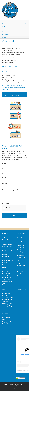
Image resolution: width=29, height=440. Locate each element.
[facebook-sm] (14, 130)
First (3, 169)
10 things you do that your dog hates (21, 258)
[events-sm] (14, 111)
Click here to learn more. (7, 324)
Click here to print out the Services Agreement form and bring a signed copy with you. (14, 88)
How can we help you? (10, 190)
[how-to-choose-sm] (14, 122)
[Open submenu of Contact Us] (27, 37)
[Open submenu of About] (27, 23)
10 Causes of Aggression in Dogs (21, 273)
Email (4, 177)
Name (4, 163)
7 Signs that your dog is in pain (21, 266)
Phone (4, 183)
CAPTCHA (5, 203)
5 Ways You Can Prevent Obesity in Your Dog (20, 249)
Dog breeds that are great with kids (21, 240)
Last (3, 174)
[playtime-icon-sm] (14, 102)
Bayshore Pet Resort (22, 370)
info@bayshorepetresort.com (11, 250)
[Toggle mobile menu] (26, 2)
